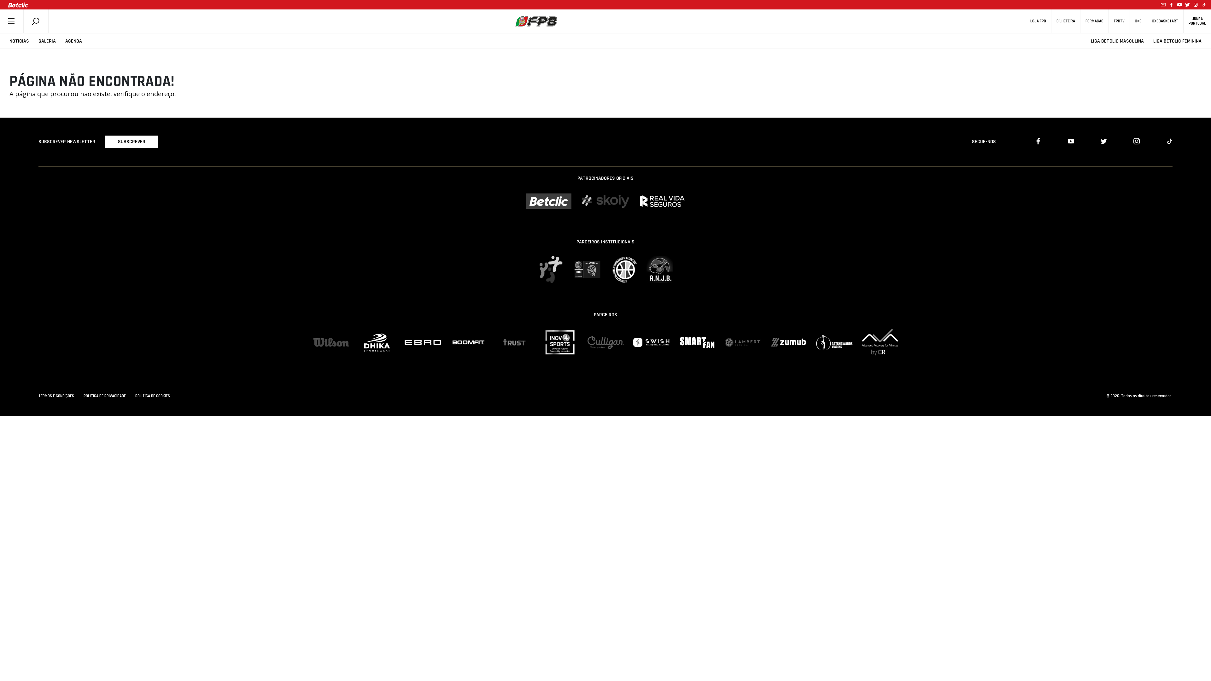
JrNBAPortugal (1197, 21)
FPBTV (1119, 21)
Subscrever (131, 141)
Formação (1094, 21)
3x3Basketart (1165, 21)
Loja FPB (1038, 21)
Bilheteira (1065, 21)
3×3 (1138, 21)
